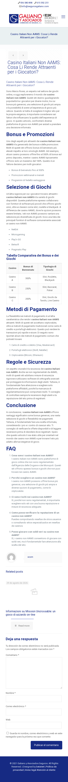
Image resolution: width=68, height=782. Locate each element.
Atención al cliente (46, 770)
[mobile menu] (63, 17)
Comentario (12, 655)
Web (8, 719)
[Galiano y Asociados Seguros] (34, 18)
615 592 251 (43, 2)
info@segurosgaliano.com (35, 6)
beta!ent (40, 766)
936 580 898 (26, 2)
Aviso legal (30, 770)
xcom (30, 557)
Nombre (11, 693)
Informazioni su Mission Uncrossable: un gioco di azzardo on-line (30, 613)
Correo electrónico (16, 706)
